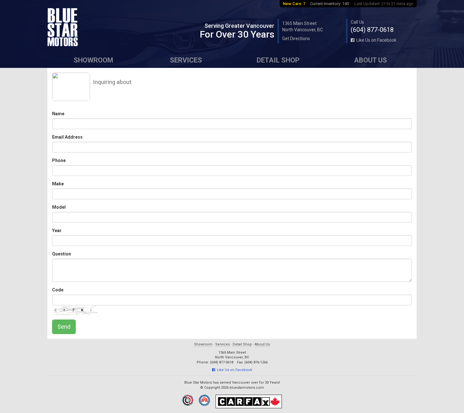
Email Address (67, 137)
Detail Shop (278, 60)
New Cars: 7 (294, 3)
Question (61, 253)
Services (186, 60)
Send (63, 326)
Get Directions (296, 38)
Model (59, 207)
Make (58, 183)
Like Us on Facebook (375, 40)
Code (57, 289)
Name (58, 113)
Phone (59, 160)
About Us (370, 60)
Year (57, 230)
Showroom (93, 60)
